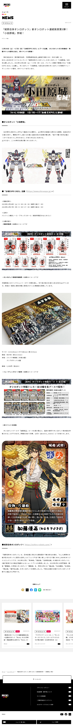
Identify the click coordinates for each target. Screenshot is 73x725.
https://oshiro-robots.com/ (37, 544)
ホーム (3, 671)
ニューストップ (10, 671)
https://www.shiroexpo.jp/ (39, 191)
